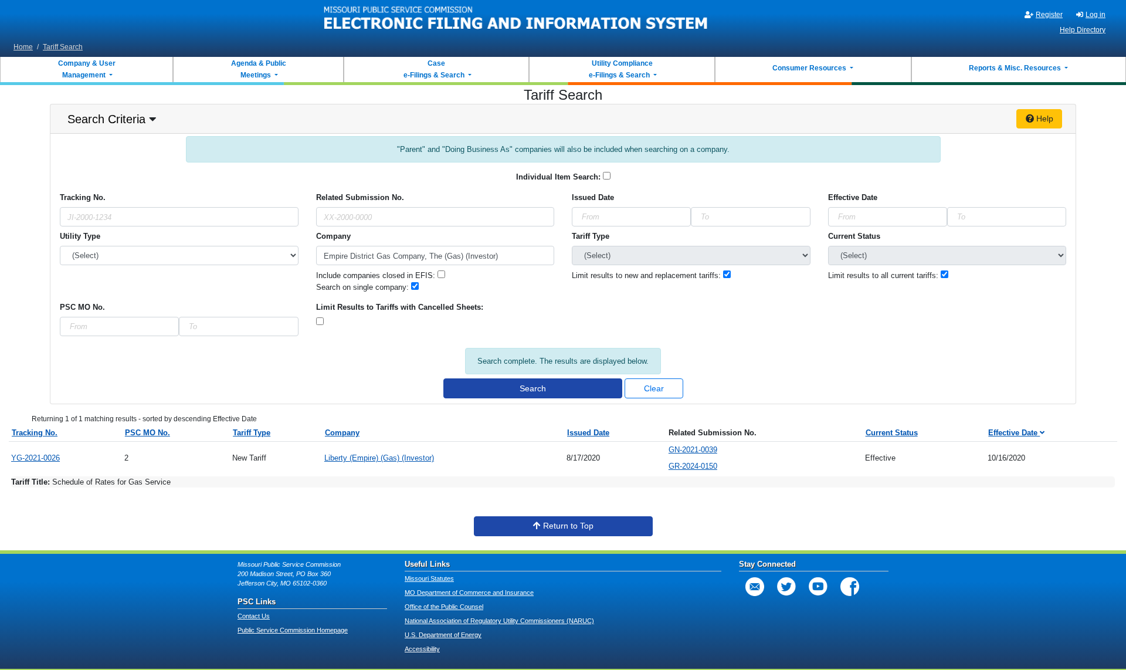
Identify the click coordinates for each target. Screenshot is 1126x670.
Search (533, 388)
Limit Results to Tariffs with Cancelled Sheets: (399, 307)
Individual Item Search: (559, 176)
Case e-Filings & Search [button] (434, 69)
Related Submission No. (360, 197)
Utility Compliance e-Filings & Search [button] (620, 69)
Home (23, 47)
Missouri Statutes (429, 578)
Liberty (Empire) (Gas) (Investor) (379, 458)
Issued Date (588, 432)
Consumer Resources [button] (810, 68)
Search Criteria (106, 119)
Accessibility (422, 648)
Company (333, 236)
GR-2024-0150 (693, 466)
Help (1043, 118)
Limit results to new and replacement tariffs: (647, 275)
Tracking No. (83, 197)
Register (1049, 15)
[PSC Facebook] (849, 586)
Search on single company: (363, 287)
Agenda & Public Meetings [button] (258, 69)
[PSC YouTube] (818, 586)
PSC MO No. (82, 307)
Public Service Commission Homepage (293, 630)
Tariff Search (63, 47)
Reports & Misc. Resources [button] (1016, 68)
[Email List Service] (754, 586)
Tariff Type (590, 236)
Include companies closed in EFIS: (376, 275)
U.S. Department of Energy (443, 634)
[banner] (516, 19)
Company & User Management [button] (87, 69)
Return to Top (567, 525)
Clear (654, 388)
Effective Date (852, 197)
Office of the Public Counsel (444, 606)
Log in (1095, 15)
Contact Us (254, 616)
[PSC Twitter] (786, 586)
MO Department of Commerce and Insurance (469, 592)
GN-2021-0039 (693, 449)
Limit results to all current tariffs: (884, 275)
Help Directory (1082, 30)
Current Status (854, 236)
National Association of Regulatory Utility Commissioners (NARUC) (499, 620)
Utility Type (80, 236)
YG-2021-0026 (35, 458)
